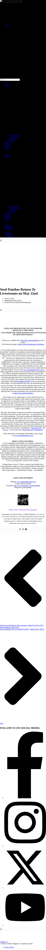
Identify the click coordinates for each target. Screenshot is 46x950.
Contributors (8, 227)
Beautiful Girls (36, 428)
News (6, 83)
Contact (7, 149)
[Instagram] (23, 529)
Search (2, 29)
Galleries (12, 141)
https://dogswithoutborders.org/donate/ (31, 344)
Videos (6, 147)
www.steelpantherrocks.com (33, 370)
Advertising (8, 229)
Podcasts (7, 143)
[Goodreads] (26, 529)
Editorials (7, 145)
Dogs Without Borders (22, 381)
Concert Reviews (14, 137)
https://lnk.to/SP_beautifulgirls (32, 430)
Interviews (12, 139)
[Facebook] (20, 529)
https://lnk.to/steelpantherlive (30, 340)
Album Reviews (14, 135)
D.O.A (5, 430)
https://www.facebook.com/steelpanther (26, 485)
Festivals (7, 225)
